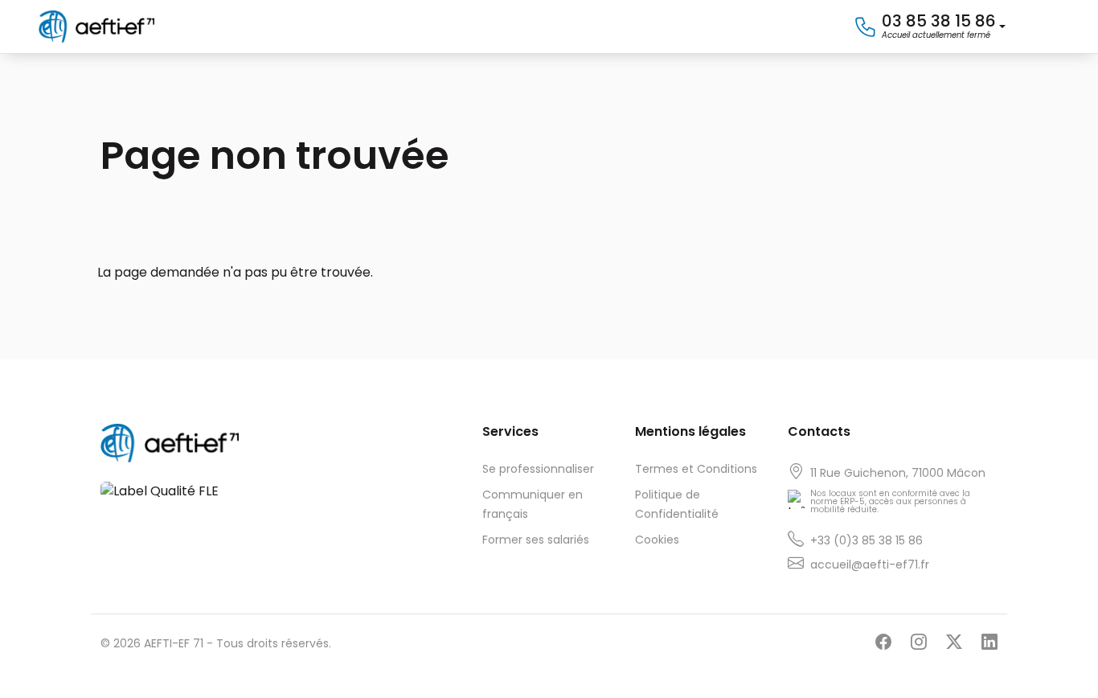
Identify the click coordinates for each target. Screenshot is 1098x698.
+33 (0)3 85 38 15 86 (866, 540)
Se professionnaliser (538, 469)
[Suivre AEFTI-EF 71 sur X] (954, 642)
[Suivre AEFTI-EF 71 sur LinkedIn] (989, 642)
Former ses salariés (535, 540)
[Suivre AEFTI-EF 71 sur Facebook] (883, 642)
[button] (929, 27)
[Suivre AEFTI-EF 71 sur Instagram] (919, 642)
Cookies (657, 540)
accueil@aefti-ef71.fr (869, 564)
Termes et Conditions (696, 469)
